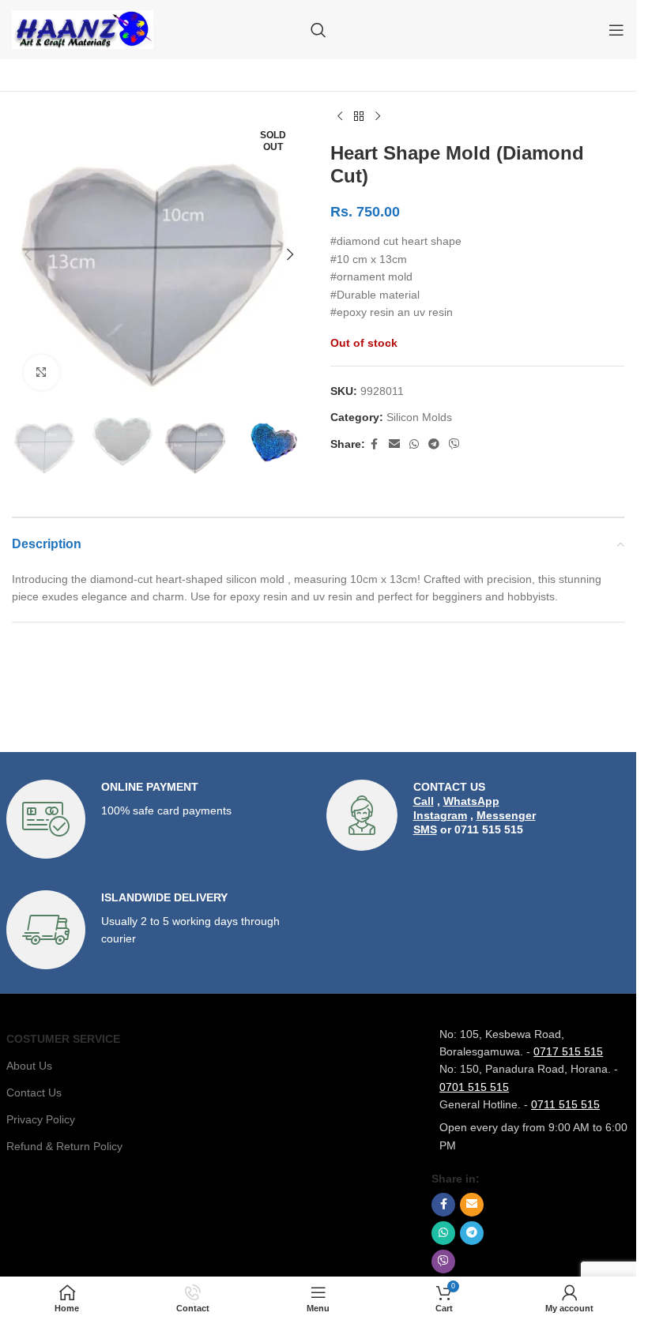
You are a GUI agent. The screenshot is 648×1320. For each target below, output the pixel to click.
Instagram (440, 815)
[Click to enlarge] (41, 372)
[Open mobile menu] (616, 30)
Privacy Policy (40, 1119)
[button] (27, 254)
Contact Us (34, 1092)
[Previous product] (339, 116)
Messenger (506, 815)
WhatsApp (471, 801)
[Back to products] (358, 116)
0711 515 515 (565, 1104)
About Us (29, 1065)
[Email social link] (394, 444)
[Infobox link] (158, 819)
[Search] (318, 30)
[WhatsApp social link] (414, 444)
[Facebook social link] (374, 444)
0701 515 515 (474, 1087)
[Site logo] (82, 28)
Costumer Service (63, 1038)
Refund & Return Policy (64, 1146)
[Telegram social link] (434, 444)
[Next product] (377, 116)
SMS (425, 829)
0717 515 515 (568, 1051)
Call (423, 801)
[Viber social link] (454, 444)
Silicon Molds (419, 417)
